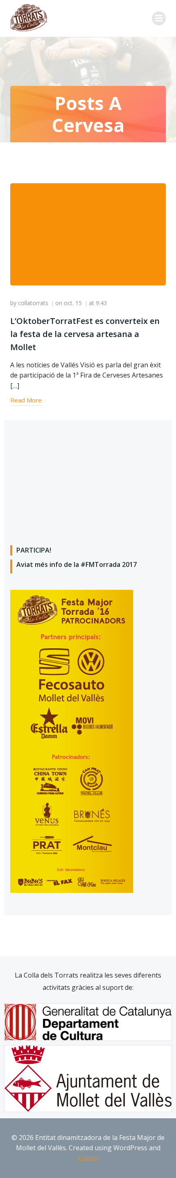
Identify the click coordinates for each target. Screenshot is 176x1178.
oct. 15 (73, 303)
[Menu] (159, 18)
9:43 (101, 303)
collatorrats (33, 303)
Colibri (88, 1158)
